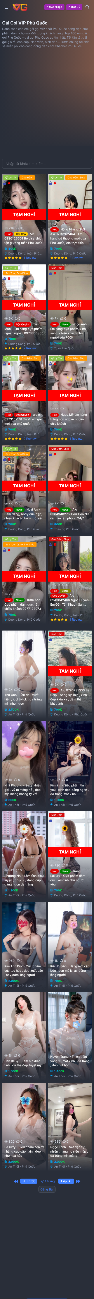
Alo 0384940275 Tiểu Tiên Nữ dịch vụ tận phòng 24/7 (69, 513)
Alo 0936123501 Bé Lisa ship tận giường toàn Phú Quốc (23, 238)
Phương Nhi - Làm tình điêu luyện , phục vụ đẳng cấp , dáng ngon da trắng (24, 880)
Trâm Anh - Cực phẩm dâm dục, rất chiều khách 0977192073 (23, 604)
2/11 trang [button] (47, 1181)
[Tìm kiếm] (87, 7)
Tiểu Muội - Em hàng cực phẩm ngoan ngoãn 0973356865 (24, 328)
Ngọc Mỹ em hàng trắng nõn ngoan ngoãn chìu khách (68, 419)
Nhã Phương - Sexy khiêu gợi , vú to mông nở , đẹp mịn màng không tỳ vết (22, 790)
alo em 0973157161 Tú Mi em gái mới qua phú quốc (23, 419)
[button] (6, 7)
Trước (30, 1181)
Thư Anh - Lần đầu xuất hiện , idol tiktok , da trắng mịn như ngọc (23, 699)
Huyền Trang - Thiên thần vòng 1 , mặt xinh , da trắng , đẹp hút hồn (70, 1061)
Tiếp (64, 1181)
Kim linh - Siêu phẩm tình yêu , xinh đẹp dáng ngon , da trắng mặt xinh (69, 790)
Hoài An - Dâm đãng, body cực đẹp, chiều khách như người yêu (23, 513)
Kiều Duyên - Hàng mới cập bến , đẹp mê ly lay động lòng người (70, 970)
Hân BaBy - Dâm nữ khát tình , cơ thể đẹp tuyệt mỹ (23, 1063)
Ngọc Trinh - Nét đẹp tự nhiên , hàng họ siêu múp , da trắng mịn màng (69, 1151)
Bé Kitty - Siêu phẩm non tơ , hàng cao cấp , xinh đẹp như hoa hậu (24, 1151)
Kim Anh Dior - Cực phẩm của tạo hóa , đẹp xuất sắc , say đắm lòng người (23, 970)
